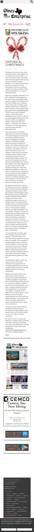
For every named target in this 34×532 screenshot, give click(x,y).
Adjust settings (5, 526)
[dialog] (17, 525)
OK (24, 529)
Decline (9, 529)
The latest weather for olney (17, 475)
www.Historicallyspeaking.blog (15, 330)
